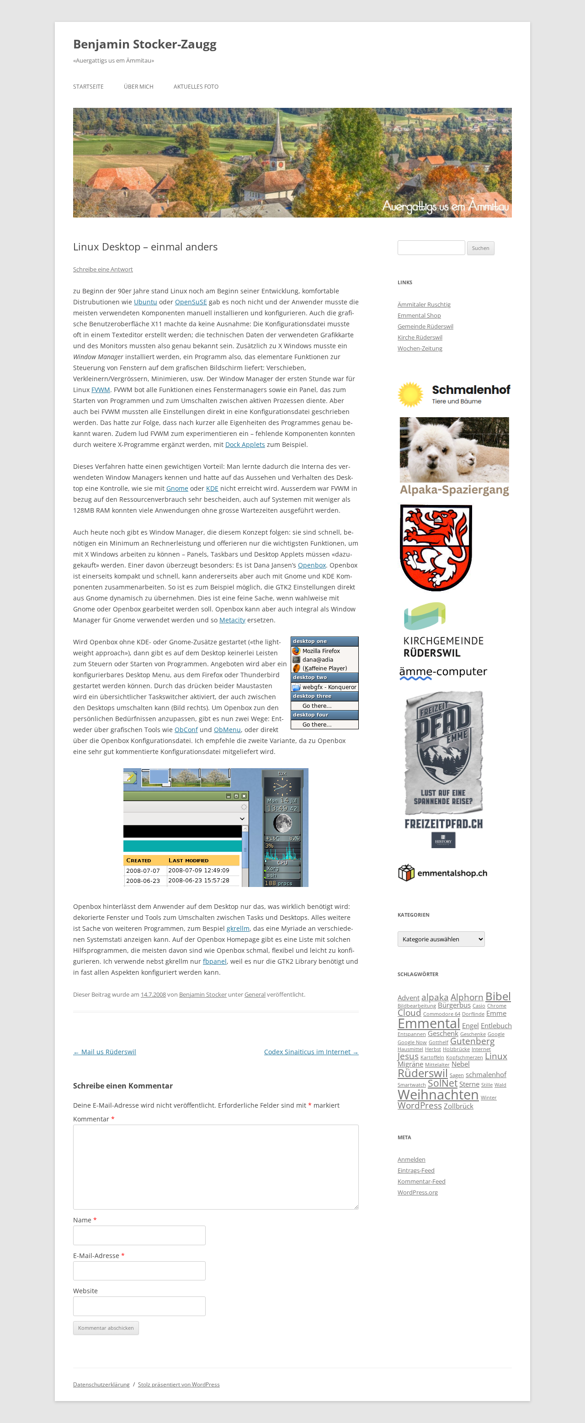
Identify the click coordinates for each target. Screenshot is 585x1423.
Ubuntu (145, 301)
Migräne (410, 1063)
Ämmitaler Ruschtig (424, 304)
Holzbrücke (456, 1049)
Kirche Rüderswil (420, 337)
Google (496, 1034)
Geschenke (473, 1034)
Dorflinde (473, 1014)
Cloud (409, 1012)
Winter (489, 1097)
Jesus (408, 1056)
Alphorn (467, 997)
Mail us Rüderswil (104, 1051)
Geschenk (443, 1033)
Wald (500, 1085)
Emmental (429, 1023)
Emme (496, 1013)
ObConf (186, 729)
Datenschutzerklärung (101, 1384)
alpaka (435, 997)
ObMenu (227, 729)
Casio (479, 1006)
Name (85, 1220)
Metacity (232, 620)
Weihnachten (438, 1094)
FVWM (100, 389)
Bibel (498, 996)
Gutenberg (472, 1040)
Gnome (177, 488)
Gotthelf (438, 1042)
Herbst (433, 1049)
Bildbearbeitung (417, 1006)
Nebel (461, 1063)
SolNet (442, 1082)
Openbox (312, 565)
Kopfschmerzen (464, 1057)
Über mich (139, 86)
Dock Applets (245, 444)
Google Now (412, 1042)
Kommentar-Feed (422, 1181)
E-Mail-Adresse (99, 1255)
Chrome (496, 1006)
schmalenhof (486, 1074)
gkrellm (238, 928)
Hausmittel (410, 1049)
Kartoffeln (432, 1057)
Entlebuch (496, 1025)
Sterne (469, 1083)
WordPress (420, 1105)
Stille (487, 1085)
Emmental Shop (419, 315)
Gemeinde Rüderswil (425, 326)
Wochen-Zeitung (420, 348)
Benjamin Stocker (203, 994)
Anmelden (411, 1159)
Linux (496, 1056)
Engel (470, 1025)
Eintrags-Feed (416, 1170)
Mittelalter (437, 1065)
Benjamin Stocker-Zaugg (145, 44)
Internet (481, 1049)
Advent (409, 997)
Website (85, 1290)
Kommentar (94, 1119)
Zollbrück (458, 1105)
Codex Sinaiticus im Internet (311, 1051)
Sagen (457, 1075)
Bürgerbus (454, 1004)
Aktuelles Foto (196, 86)
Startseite (88, 86)
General (255, 994)
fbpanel (215, 961)
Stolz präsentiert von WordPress (179, 1384)
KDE (212, 488)
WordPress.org (418, 1192)
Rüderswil (423, 1072)
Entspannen (412, 1034)
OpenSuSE (191, 301)
